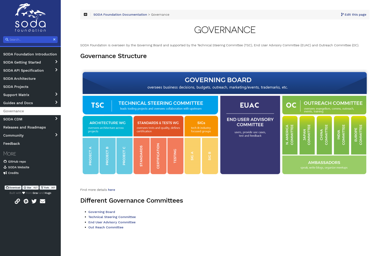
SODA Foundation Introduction (30, 54)
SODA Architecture (19, 79)
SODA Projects (15, 87)
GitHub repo (16, 161)
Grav (35, 192)
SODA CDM (12, 119)
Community (13, 135)
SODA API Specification (23, 70)
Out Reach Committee (105, 227)
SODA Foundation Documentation (120, 14)
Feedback (11, 144)
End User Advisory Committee (112, 222)
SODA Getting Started (22, 62)
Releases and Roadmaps (24, 127)
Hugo (48, 192)
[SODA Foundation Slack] (26, 202)
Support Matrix (16, 95)
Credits (13, 173)
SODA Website (18, 167)
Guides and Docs (18, 103)
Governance (13, 111)
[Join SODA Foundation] (17, 202)
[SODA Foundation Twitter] (34, 202)
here (111, 190)
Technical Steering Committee (112, 217)
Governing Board (101, 212)
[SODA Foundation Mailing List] (42, 202)
